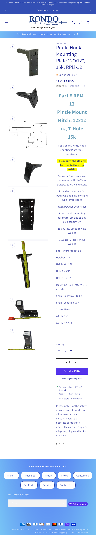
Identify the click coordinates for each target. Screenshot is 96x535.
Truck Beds (30, 475)
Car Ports (29, 485)
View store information (70, 398)
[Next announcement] (90, 10)
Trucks (49, 475)
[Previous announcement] (5, 10)
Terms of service (44, 532)
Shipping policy (60, 532)
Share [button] (62, 443)
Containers (82, 475)
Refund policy (67, 529)
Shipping (60, 85)
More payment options (72, 378)
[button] (6, 22)
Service (47, 485)
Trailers (11, 475)
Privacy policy (82, 529)
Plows (64, 475)
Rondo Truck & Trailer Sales (28, 529)
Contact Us (66, 485)
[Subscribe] (62, 503)
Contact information (79, 532)
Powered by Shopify (49, 529)
